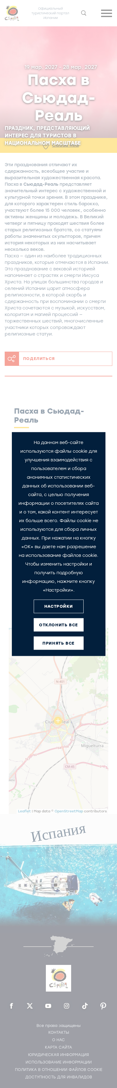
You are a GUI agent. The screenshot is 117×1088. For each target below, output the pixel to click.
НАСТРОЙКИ (58, 606)
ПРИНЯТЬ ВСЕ (58, 643)
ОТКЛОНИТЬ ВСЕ (58, 625)
